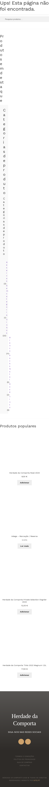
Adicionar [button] (24, 483)
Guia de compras (24, 762)
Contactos (25, 765)
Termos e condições (24, 756)
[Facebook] (21, 741)
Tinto (10, 402)
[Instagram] (28, 741)
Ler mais (24, 546)
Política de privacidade (24, 759)
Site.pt (37, 780)
